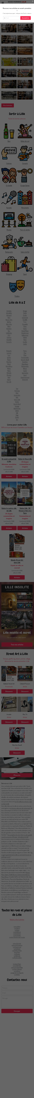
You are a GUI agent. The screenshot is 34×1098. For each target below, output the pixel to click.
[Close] (32, 1)
